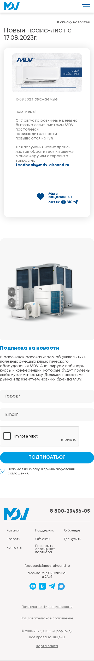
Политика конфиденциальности (47, 607)
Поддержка (44, 530)
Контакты (14, 547)
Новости (13, 539)
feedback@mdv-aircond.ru (42, 165)
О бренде (72, 530)
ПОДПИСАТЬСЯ (47, 457)
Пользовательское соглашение (47, 618)
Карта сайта (47, 646)
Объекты (42, 539)
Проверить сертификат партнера (45, 549)
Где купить (72, 539)
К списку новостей (73, 22)
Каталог (13, 530)
